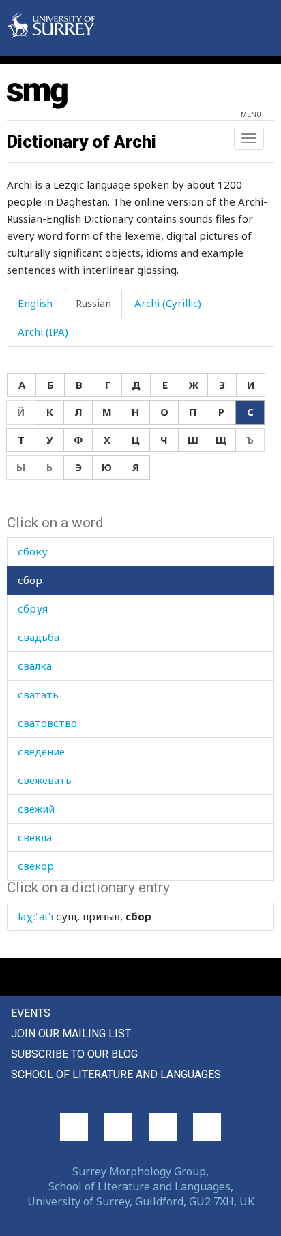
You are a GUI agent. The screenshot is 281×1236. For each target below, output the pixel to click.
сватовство (47, 723)
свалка (35, 665)
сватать (38, 694)
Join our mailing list (71, 1033)
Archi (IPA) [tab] (43, 331)
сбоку (33, 551)
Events (30, 1013)
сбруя (33, 608)
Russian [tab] (93, 303)
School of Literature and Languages (116, 1074)
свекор (36, 866)
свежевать (45, 780)
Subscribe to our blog (74, 1053)
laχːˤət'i (35, 916)
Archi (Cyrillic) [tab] (167, 303)
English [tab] (35, 303)
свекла (35, 837)
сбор (30, 580)
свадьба (38, 637)
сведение (41, 751)
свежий (36, 808)
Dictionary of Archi (81, 141)
